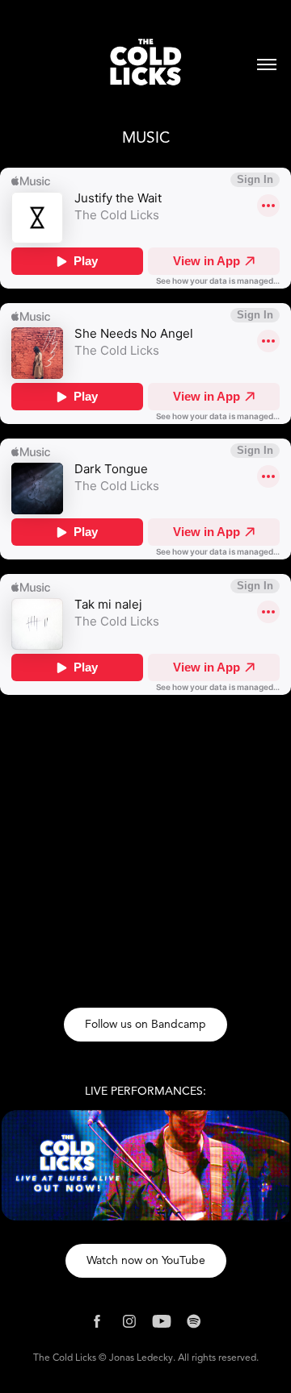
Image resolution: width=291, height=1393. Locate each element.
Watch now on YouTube (145, 1260)
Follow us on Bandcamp (145, 1024)
